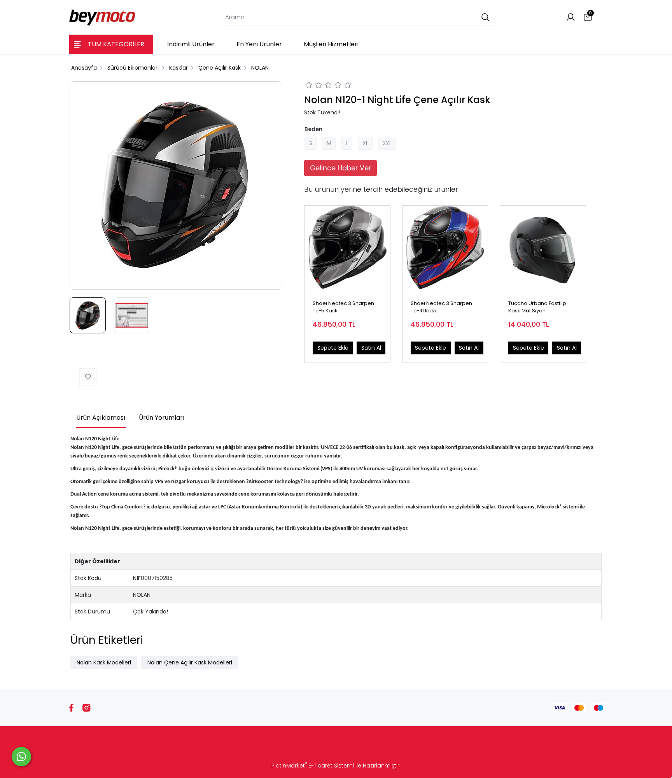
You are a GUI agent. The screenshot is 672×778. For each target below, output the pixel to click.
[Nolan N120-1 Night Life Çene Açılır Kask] (176, 185)
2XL (387, 143)
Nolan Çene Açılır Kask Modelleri (189, 662)
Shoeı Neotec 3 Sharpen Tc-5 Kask (343, 307)
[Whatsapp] (21, 756)
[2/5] (314, 86)
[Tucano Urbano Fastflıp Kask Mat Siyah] (543, 248)
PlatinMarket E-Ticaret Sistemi (312, 765)
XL (365, 143)
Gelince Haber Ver (340, 168)
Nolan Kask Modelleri (104, 662)
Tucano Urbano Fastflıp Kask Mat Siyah (537, 307)
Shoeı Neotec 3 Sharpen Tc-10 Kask (441, 307)
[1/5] (309, 86)
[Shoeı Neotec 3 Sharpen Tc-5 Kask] (347, 248)
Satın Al (371, 348)
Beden (313, 129)
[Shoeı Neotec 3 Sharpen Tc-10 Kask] (445, 248)
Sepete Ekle (332, 348)
